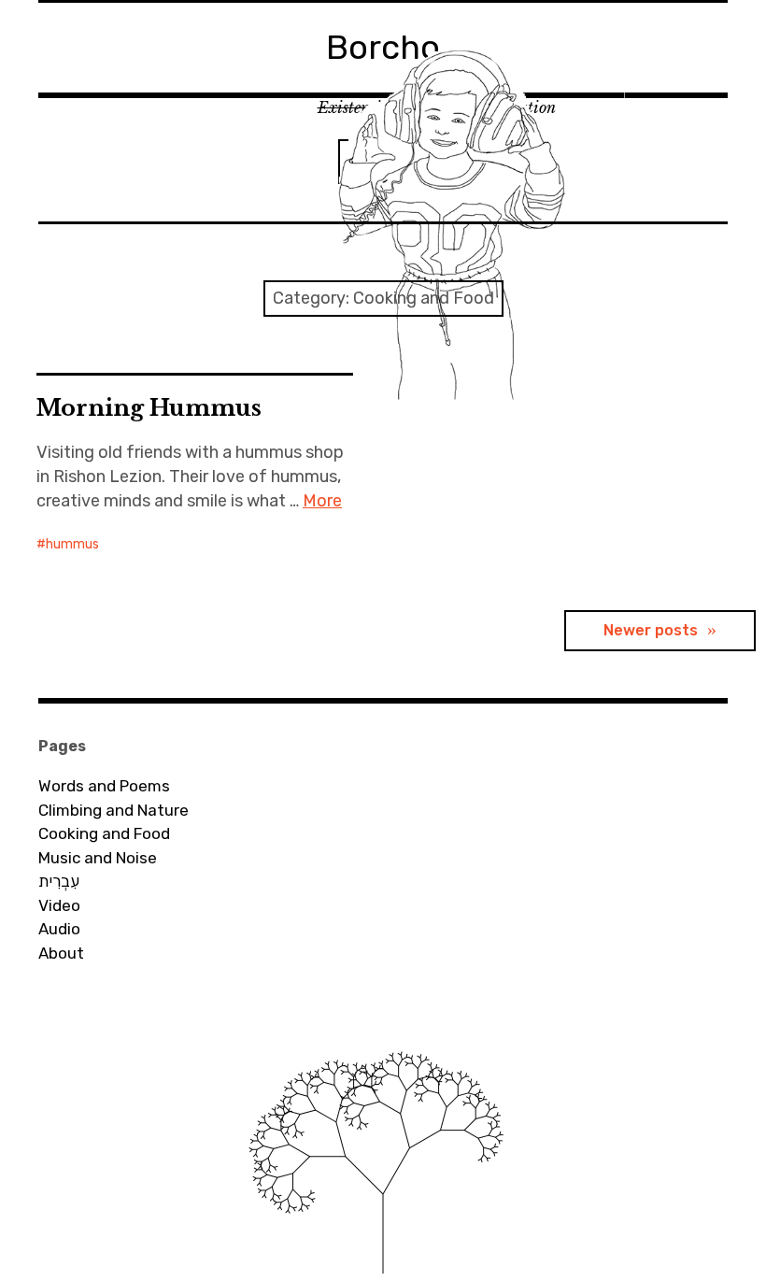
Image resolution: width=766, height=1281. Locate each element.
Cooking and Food (104, 833)
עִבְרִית (58, 881)
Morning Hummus (149, 407)
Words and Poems (104, 785)
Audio (59, 928)
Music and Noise (97, 857)
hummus (72, 544)
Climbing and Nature (113, 810)
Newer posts (650, 630)
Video (59, 905)
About (61, 953)
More (322, 501)
